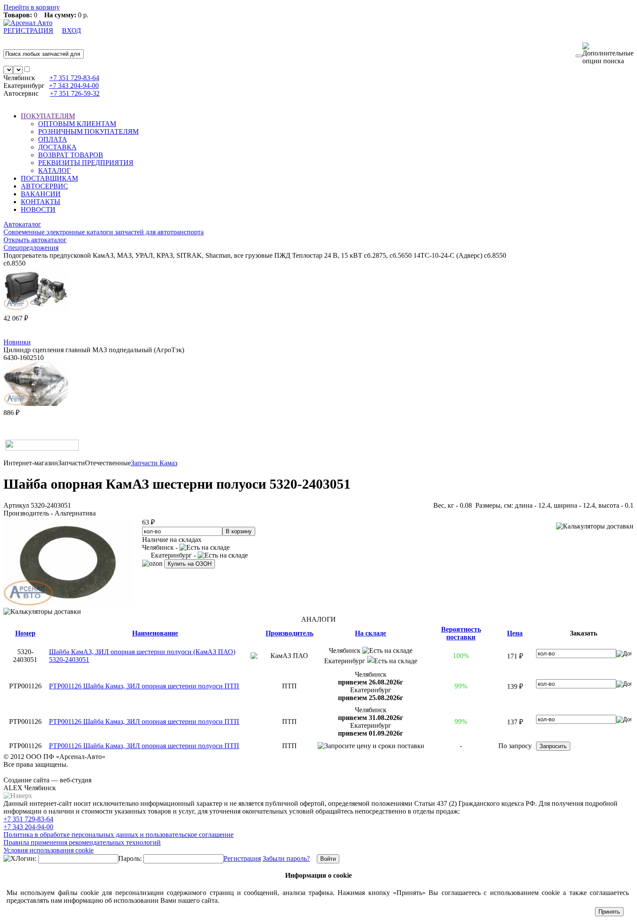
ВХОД (71, 30)
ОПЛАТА (52, 139)
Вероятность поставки (461, 633)
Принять (609, 911)
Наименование (155, 633)
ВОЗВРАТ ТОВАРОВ (70, 155)
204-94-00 (74, 85)
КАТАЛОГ (54, 170)
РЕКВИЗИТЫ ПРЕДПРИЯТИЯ (85, 162)
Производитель (289, 633)
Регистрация (242, 858)
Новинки (17, 342)
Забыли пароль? (286, 858)
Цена (515, 633)
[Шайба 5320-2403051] (68, 603)
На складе (370, 633)
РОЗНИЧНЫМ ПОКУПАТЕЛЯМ (88, 131)
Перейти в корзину (31, 7)
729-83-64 (74, 77)
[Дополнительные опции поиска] (608, 53)
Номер (25, 633)
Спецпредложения (30, 247)
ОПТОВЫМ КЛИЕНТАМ (77, 123)
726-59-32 (75, 93)
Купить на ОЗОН (189, 564)
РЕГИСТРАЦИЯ (28, 30)
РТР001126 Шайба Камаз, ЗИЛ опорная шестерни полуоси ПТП (144, 686)
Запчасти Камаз (154, 463)
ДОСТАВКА (57, 147)
